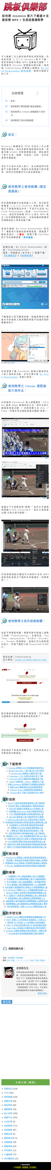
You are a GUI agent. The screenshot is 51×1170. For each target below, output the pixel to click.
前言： (14, 101)
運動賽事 (8, 1109)
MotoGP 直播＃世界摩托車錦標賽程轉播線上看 (26, 893)
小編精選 (8, 1154)
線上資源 (8, 1113)
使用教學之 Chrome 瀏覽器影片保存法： (28, 113)
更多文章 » (43, 993)
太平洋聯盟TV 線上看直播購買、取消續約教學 (26, 882)
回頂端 (33, 1167)
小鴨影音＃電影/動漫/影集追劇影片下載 (26, 831)
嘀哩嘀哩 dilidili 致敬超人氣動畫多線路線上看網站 (26, 863)
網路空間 (8, 1101)
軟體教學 (27, 255)
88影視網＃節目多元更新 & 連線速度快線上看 (26, 839)
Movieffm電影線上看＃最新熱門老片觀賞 (26, 817)
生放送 (42, 960)
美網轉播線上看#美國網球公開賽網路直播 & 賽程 (26, 904)
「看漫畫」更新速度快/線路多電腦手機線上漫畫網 (26, 860)
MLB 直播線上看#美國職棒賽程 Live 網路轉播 (26, 884)
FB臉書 (17, 1167)
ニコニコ (18, 960)
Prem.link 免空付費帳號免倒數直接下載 (26, 779)
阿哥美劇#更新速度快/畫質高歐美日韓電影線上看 (26, 822)
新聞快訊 (8, 1089)
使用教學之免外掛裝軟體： (23, 120)
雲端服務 (8, 1142)
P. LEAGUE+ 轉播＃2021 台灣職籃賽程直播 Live (26, 890)
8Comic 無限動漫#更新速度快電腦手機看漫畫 (26, 866)
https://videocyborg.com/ (31, 660)
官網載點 (10, 255)
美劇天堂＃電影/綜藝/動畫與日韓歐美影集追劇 (26, 844)
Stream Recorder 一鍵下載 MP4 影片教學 (26, 771)
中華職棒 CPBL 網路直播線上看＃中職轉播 (26, 876)
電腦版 (25, 1167)
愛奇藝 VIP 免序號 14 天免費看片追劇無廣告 (26, 922)
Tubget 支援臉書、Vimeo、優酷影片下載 (26, 782)
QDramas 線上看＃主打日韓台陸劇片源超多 (26, 820)
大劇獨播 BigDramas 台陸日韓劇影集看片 (26, 811)
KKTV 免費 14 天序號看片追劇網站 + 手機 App (26, 920)
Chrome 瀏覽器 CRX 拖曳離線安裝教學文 (26, 768)
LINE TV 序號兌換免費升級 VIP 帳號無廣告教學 (26, 925)
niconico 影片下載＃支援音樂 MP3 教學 (27, 793)
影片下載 (10, 960)
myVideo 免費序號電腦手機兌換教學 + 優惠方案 (26, 931)
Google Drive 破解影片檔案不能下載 (26, 773)
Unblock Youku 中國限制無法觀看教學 (26, 790)
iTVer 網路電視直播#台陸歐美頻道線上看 (26, 814)
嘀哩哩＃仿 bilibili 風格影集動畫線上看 (27, 828)
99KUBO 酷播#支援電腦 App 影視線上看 (26, 809)
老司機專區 (9, 1158)
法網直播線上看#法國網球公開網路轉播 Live (26, 898)
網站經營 (8, 1105)
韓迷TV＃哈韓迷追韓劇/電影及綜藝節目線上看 (26, 847)
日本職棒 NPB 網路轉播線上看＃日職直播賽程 (26, 879)
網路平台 (8, 1117)
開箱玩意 (8, 1134)
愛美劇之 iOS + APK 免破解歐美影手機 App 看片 (26, 836)
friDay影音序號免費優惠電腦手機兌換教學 (26, 933)
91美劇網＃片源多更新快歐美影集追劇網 (26, 825)
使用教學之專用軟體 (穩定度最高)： (27, 106)
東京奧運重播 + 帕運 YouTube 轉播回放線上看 (27, 906)
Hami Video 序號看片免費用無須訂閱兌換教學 (26, 928)
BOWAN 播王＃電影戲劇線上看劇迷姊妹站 (26, 806)
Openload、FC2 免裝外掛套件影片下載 (26, 776)
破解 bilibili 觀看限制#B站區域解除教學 (26, 787)
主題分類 (25, 1082)
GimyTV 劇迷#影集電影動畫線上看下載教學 (26, 803)
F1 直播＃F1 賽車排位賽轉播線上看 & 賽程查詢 (26, 895)
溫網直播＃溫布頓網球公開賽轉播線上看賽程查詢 (27, 901)
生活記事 (8, 1121)
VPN (6, 1093)
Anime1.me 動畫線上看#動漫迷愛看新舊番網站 (26, 858)
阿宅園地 (19, 958)
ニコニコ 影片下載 (31, 960)
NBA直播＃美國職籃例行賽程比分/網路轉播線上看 (26, 887)
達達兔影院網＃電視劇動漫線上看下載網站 (27, 833)
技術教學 (11, 958)
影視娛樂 (8, 1130)
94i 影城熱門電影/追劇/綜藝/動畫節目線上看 (26, 841)
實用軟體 (8, 1097)
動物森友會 (9, 1138)
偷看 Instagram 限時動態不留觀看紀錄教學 (26, 784)
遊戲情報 (8, 1146)
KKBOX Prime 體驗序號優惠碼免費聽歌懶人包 (26, 917)
